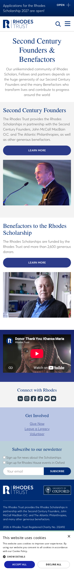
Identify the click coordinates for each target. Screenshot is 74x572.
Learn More (49, 150)
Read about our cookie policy (44, 551)
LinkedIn (20, 398)
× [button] (69, 536)
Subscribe (57, 471)
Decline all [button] (53, 564)
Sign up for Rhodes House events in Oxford (35, 463)
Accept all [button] (19, 564)
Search (58, 24)
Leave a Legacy (37, 429)
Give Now (37, 423)
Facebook (33, 398)
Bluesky (47, 398)
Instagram (27, 398)
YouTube (53, 398)
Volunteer (37, 434)
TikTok (40, 398)
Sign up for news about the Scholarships (33, 457)
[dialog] (37, 551)
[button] (37, 556)
